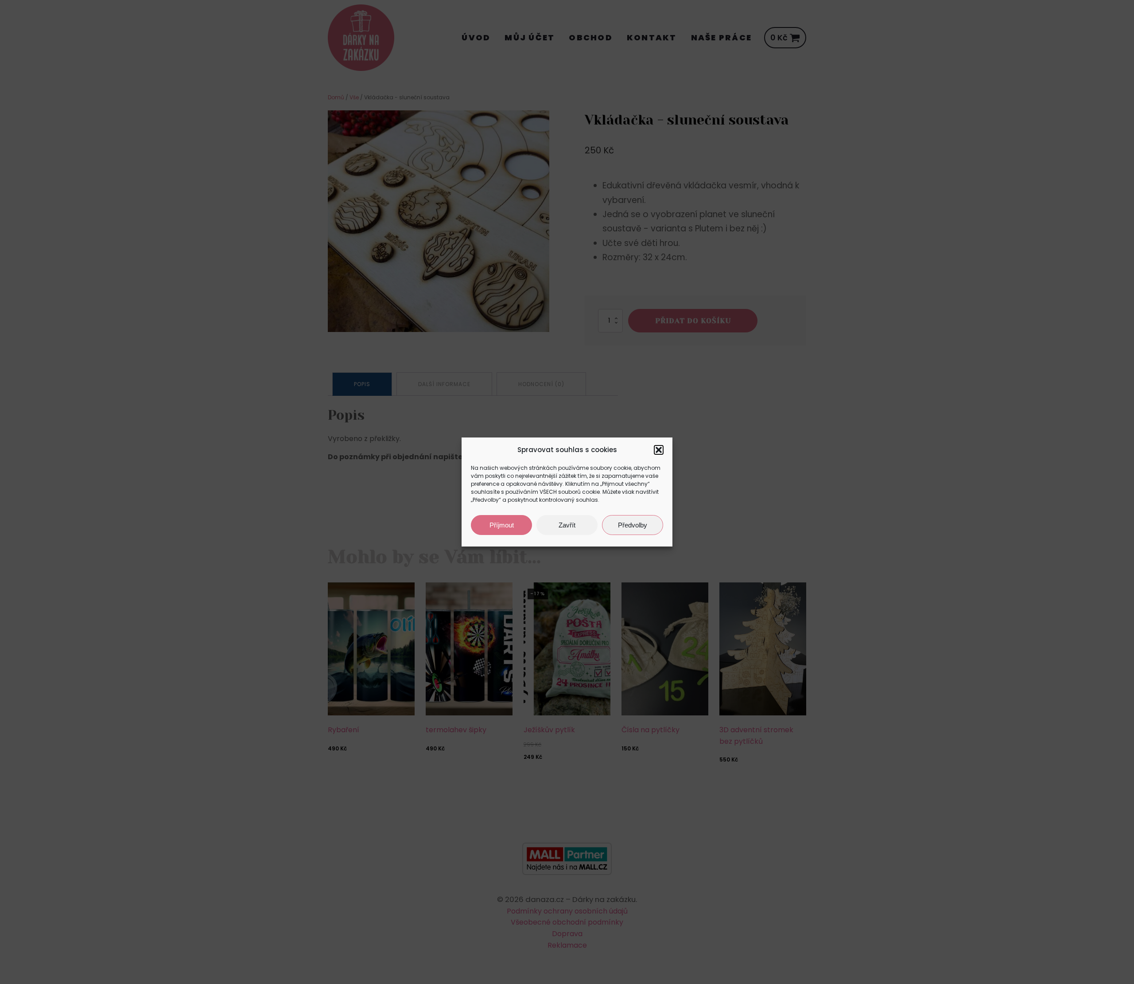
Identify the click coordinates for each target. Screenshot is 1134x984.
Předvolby (632, 525)
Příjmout (501, 525)
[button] (658, 449)
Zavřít (567, 525)
